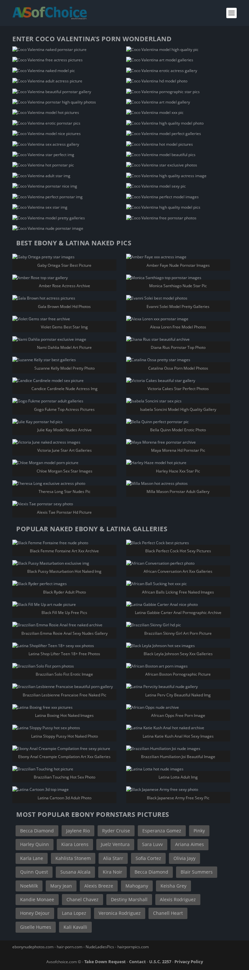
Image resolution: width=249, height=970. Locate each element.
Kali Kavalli (75, 927)
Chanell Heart (168, 913)
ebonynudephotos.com (32, 947)
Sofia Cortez (148, 858)
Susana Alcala (75, 872)
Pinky (199, 831)
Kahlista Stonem (73, 858)
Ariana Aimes (189, 844)
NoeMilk (29, 886)
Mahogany (136, 886)
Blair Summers (197, 872)
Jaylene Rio (78, 831)
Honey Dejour (35, 913)
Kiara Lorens (75, 844)
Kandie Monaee (37, 899)
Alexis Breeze (98, 886)
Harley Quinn (34, 844)
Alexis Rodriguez (178, 899)
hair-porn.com (69, 947)
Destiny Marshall (129, 899)
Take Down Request (105, 961)
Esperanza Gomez (161, 831)
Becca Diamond (37, 831)
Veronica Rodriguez (120, 913)
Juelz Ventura (115, 844)
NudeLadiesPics (100, 947)
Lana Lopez (74, 913)
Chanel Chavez (82, 899)
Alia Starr (113, 858)
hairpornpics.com (133, 947)
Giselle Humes (35, 927)
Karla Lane (31, 858)
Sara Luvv (152, 844)
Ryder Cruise (116, 831)
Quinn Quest (34, 872)
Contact (137, 961)
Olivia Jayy (184, 858)
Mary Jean (61, 886)
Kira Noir (112, 872)
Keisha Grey (173, 886)
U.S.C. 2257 (160, 961)
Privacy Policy (188, 961)
